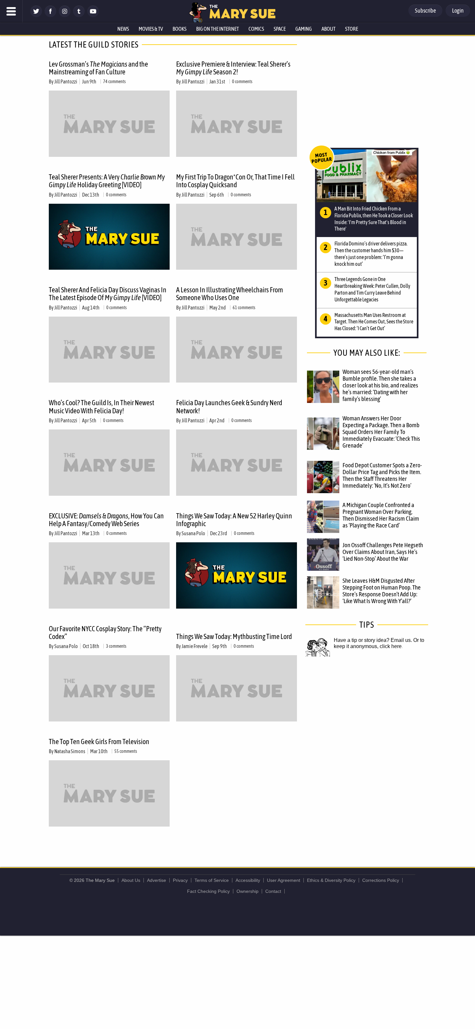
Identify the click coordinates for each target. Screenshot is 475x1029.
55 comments (125, 751)
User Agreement (283, 880)
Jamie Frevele (194, 646)
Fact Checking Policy (208, 891)
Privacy (180, 880)
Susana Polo (193, 533)
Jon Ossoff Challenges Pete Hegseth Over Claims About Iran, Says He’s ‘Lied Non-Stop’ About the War (383, 551)
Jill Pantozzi (65, 81)
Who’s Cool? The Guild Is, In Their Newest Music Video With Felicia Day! (101, 406)
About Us (130, 880)
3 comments (116, 646)
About (328, 29)
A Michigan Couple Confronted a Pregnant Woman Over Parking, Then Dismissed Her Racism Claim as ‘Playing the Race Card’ (381, 515)
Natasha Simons (69, 751)
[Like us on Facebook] (50, 15)
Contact (273, 891)
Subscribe (425, 10)
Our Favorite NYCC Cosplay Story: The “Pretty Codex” (105, 632)
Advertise (156, 880)
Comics (256, 29)
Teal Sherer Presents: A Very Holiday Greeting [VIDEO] (107, 181)
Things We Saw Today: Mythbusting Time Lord (234, 636)
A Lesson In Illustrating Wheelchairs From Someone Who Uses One (229, 294)
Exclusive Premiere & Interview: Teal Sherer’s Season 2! (233, 68)
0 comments (242, 81)
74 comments (114, 81)
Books (179, 29)
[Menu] (11, 11)
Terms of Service (212, 880)
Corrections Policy (380, 880)
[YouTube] (93, 15)
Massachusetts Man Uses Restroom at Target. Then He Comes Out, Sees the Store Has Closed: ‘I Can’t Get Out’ (373, 321)
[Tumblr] (79, 15)
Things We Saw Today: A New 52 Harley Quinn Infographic (234, 520)
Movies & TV (151, 29)
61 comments (244, 307)
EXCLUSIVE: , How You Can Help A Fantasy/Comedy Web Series (106, 520)
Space (280, 29)
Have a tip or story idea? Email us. (373, 640)
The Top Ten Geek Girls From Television (99, 741)
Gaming (303, 29)
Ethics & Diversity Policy (331, 880)
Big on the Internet (217, 29)
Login (458, 10)
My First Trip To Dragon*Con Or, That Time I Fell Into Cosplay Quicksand (235, 181)
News (123, 29)
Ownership (248, 891)
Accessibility (248, 880)
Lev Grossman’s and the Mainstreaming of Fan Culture (98, 68)
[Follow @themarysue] (36, 15)
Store (351, 29)
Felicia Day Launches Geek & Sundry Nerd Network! (229, 406)
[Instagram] (64, 15)
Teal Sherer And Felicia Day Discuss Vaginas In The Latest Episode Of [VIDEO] (107, 294)
